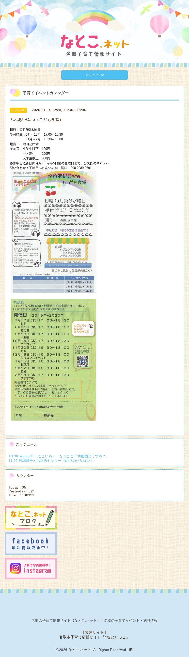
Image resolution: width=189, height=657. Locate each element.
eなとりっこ (115, 637)
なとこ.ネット (79, 650)
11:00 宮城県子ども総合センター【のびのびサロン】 (51, 461)
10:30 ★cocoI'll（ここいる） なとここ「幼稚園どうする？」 (59, 456)
